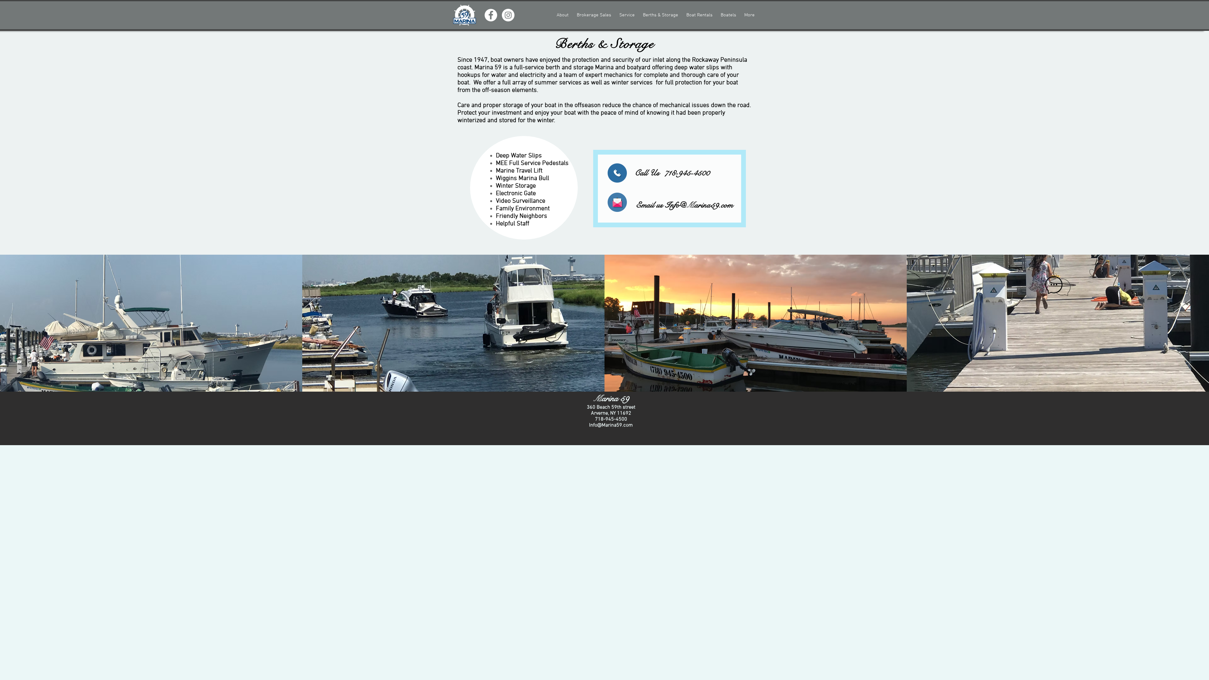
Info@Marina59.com (699, 205)
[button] (755, 356)
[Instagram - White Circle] (508, 15)
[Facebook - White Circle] (491, 15)
